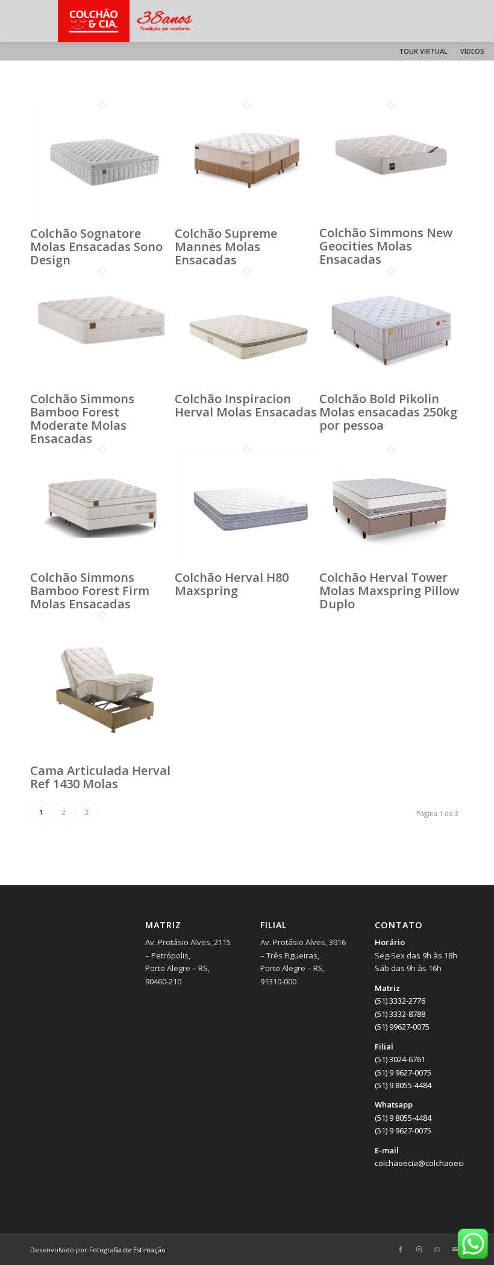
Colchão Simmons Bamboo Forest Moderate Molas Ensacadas (82, 418)
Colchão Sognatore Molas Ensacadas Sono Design (96, 246)
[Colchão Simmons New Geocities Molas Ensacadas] (391, 219)
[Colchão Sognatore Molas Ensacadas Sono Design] (102, 219)
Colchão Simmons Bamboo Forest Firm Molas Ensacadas (89, 590)
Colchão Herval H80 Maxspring (232, 584)
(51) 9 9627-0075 (403, 1072)
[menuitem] (423, 51)
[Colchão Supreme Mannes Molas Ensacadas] (247, 219)
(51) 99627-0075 (402, 1026)
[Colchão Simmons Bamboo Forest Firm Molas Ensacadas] (102, 563)
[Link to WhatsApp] (437, 1249)
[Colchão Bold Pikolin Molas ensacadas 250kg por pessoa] (391, 385)
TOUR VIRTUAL (423, 51)
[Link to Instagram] (419, 1249)
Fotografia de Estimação (127, 1249)
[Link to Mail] (455, 1249)
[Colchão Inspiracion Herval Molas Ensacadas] (247, 385)
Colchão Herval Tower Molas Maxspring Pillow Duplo (389, 590)
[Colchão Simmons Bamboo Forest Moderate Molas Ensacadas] (102, 385)
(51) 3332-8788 (400, 1013)
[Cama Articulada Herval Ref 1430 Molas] (102, 757)
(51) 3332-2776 (400, 1000)
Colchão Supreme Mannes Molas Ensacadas (226, 246)
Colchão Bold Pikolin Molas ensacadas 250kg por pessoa (388, 411)
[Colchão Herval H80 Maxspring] (247, 564)
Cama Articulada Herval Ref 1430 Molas (100, 777)
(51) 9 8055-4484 (403, 1085)
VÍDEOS (472, 51)
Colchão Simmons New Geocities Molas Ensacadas (385, 246)
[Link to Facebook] (401, 1249)
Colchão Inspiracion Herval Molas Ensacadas (246, 405)
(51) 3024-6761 (400, 1059)
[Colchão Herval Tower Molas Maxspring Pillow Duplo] (391, 564)
